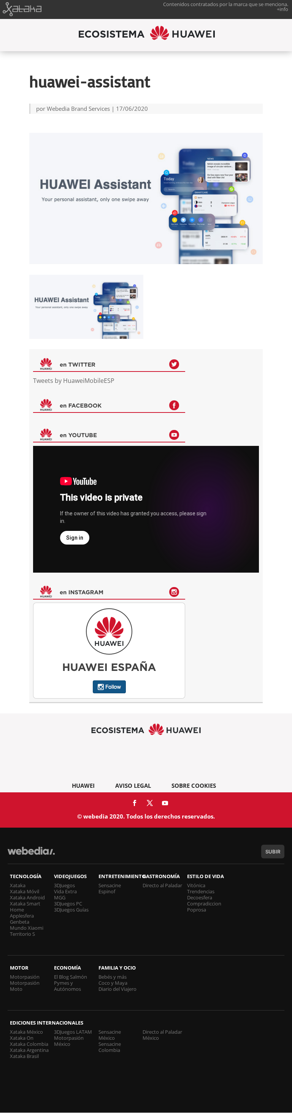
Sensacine (109, 885)
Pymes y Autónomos (67, 986)
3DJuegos (64, 885)
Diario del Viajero (117, 989)
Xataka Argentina (29, 1050)
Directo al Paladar (162, 885)
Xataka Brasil (24, 1056)
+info (282, 9)
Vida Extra (65, 891)
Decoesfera (199, 897)
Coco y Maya (112, 983)
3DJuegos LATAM (73, 1032)
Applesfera (22, 916)
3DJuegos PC (68, 903)
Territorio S (22, 934)
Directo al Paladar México (162, 1035)
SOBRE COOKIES (193, 785)
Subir (272, 852)
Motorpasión (25, 977)
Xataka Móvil (24, 891)
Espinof (106, 891)
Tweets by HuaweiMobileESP (73, 380)
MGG (59, 897)
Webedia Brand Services (78, 108)
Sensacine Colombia (109, 1047)
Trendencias (200, 891)
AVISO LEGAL (133, 785)
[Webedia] (31, 854)
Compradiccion (204, 903)
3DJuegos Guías (71, 910)
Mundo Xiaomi (26, 928)
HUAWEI (83, 785)
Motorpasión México (69, 1041)
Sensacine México (109, 1035)
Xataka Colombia (29, 1044)
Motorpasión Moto (25, 986)
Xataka (17, 885)
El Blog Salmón (70, 977)
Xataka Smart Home (25, 906)
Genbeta (19, 922)
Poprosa (196, 910)
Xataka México (26, 1032)
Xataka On (21, 1038)
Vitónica (196, 885)
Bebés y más (112, 977)
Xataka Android (27, 897)
